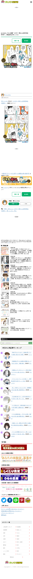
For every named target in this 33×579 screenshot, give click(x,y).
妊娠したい (19, 529)
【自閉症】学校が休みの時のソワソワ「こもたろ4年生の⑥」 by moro (20, 329)
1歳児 (4, 539)
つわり (18, 532)
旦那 (18, 551)
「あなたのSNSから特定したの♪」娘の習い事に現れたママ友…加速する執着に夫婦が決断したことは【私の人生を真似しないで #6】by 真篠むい (21, 287)
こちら (8, 242)
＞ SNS (25, 203)
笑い (15, 211)
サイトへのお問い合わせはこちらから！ (12, 509)
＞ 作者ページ (14, 203)
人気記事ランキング (7, 526)
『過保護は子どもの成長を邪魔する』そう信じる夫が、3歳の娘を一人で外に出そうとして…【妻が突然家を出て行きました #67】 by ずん (20, 269)
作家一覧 (16, 40)
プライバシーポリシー (7, 513)
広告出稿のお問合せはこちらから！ (11, 511)
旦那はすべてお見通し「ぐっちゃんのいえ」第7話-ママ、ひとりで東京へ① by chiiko (20, 321)
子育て (5, 209)
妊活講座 (19, 526)
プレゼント (19, 554)
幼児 (18, 545)
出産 (4, 536)
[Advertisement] (16, 18)
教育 (4, 548)
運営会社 (3, 515)
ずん (30, 363)
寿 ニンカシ (7, 95)
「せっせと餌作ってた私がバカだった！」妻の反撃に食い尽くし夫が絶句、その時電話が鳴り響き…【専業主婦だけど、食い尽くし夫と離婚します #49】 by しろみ (20, 251)
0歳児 (18, 536)
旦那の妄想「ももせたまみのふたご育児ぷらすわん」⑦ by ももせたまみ (20, 294)
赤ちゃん (10, 209)
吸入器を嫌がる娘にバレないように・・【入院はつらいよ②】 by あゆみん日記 (20, 302)
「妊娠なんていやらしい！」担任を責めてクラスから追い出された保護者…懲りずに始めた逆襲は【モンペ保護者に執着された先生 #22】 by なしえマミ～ (20, 260)
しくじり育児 (6, 551)
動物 (4, 554)
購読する (5, 339)
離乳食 (4, 545)
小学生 (18, 548)
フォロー (5, 187)
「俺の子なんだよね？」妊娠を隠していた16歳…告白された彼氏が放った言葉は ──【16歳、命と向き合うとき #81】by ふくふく (21, 278)
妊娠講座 (5, 529)
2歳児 (18, 539)
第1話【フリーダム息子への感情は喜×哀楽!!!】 (16, 173)
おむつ (4, 542)
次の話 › (26, 40)
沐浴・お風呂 (20, 542)
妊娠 (4, 532)
